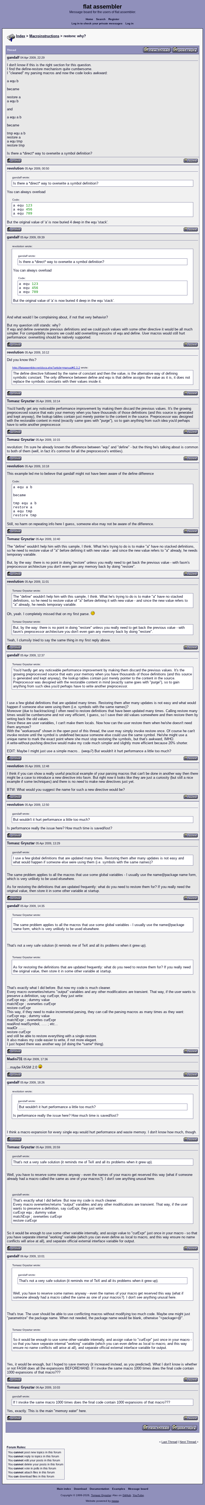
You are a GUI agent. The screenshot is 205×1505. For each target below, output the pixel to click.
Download (80, 1488)
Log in (129, 23)
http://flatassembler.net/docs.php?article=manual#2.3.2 (46, 367)
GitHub (127, 1495)
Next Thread (188, 1441)
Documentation (99, 1488)
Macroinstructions (44, 36)
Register (113, 19)
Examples (118, 1488)
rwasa (115, 1500)
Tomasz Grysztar (101, 1495)
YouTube (138, 1495)
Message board (138, 1488)
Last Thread (169, 1441)
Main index (64, 1488)
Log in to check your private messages (97, 23)
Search (100, 19)
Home (89, 19)
